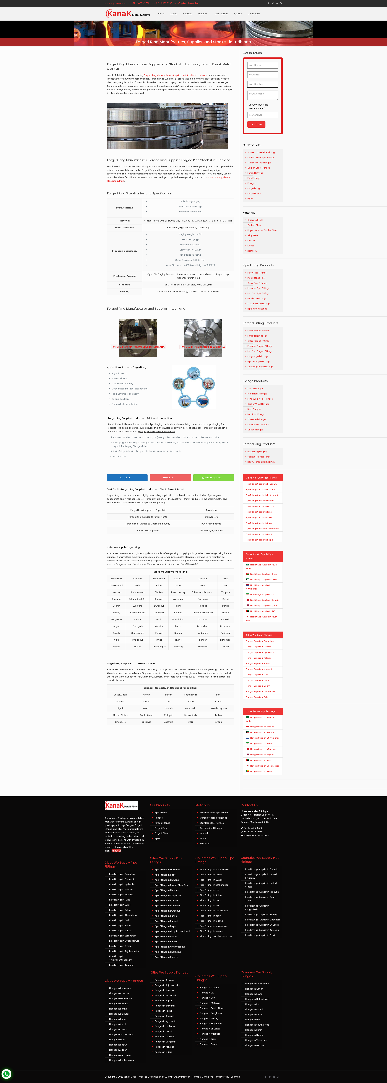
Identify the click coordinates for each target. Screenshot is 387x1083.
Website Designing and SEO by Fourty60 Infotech (164, 1076)
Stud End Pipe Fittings (258, 303)
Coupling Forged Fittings (260, 366)
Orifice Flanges (255, 429)
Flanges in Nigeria (254, 1035)
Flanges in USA (207, 997)
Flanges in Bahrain (254, 1009)
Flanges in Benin (253, 1029)
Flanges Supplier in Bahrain (263, 749)
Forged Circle (254, 193)
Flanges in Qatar (254, 1014)
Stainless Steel (255, 219)
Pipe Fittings (253, 178)
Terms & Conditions (202, 1076)
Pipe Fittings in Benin (210, 915)
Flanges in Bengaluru (120, 988)
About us (116, 850)
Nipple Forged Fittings (258, 361)
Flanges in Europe (209, 1044)
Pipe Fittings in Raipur (120, 925)
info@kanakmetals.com (189, 3)
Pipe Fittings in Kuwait (211, 879)
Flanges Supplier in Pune (257, 674)
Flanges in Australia (210, 1033)
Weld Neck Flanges (257, 393)
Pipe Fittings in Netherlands (214, 884)
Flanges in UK (207, 992)
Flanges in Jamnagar (120, 1055)
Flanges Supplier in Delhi (257, 697)
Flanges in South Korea (257, 1024)
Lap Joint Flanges (256, 414)
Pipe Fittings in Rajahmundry (124, 951)
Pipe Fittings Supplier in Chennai (260, 489)
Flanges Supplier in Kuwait (262, 732)
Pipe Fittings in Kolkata (121, 889)
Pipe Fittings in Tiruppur (121, 965)
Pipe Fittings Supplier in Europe (216, 936)
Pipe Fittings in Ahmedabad (123, 915)
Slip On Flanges (255, 388)
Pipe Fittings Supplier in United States (261, 885)
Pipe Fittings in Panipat (166, 921)
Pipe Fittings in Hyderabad (122, 884)
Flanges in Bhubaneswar (122, 1060)
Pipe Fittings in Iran (210, 890)
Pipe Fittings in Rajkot (166, 874)
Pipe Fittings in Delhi (119, 920)
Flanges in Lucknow (165, 1026)
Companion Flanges (258, 424)
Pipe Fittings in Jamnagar (122, 935)
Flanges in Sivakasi (164, 980)
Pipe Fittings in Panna (166, 915)
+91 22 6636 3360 (163, 3)
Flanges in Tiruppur (164, 990)
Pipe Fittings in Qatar (211, 900)
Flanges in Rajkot (163, 1000)
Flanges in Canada (210, 987)
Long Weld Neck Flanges (260, 398)
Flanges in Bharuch (164, 1016)
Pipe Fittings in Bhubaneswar (124, 940)
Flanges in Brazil (208, 1039)
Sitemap (235, 1076)
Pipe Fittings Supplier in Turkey (261, 914)
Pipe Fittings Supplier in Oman (263, 574)
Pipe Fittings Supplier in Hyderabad (262, 495)
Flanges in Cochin (164, 1031)
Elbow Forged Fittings (258, 330)
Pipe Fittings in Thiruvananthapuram (120, 958)
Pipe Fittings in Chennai (121, 879)
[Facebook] (268, 3)
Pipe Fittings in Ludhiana (167, 905)
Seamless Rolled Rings (258, 456)
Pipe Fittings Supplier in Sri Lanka (262, 924)
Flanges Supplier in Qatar (261, 754)
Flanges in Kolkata (118, 1003)
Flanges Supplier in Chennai (259, 646)
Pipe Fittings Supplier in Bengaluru (261, 484)
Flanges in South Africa (212, 1008)
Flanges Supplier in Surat (257, 680)
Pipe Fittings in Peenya (166, 957)
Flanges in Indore (163, 1052)
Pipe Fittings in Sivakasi (121, 946)
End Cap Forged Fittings (259, 351)
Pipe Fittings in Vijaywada (168, 895)
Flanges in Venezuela (256, 1040)
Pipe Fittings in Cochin (166, 900)
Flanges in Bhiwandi (165, 1005)
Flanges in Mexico (254, 1045)
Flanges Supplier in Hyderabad (260, 652)
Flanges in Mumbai (119, 1013)
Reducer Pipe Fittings (258, 288)
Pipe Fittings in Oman (211, 874)
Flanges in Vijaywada (165, 1021)
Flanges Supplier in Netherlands (264, 738)
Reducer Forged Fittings (259, 346)
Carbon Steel (254, 225)
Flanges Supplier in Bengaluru (260, 641)
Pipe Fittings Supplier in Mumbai (260, 506)
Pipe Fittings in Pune (119, 899)
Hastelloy (252, 250)
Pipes (250, 198)
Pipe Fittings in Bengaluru (122, 874)
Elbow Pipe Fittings (257, 272)
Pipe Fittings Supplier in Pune (259, 512)
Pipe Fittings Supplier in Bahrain (264, 600)
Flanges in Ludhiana (165, 1036)
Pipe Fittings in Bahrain (211, 895)
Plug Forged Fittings (257, 356)
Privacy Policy (222, 1076)
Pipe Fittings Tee (256, 277)
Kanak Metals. (131, 1076)
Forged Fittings (255, 172)
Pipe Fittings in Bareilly (166, 941)
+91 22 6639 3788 (140, 3)
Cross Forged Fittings (258, 340)
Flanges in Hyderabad (120, 998)
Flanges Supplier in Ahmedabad (261, 691)
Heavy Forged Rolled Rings (261, 461)
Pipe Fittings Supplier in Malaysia (262, 891)
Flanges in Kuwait (254, 993)
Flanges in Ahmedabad (121, 1034)
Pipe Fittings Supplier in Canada (261, 869)
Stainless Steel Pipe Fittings (261, 152)
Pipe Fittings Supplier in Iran (262, 594)
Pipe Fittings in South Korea (214, 910)
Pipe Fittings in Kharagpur (168, 951)
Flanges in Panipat (164, 1046)
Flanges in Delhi (117, 1039)
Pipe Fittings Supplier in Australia (262, 930)
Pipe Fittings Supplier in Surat (259, 517)
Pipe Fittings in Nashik (166, 936)
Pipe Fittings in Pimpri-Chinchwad (172, 931)
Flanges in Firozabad (165, 995)
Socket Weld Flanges (258, 404)
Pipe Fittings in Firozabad (167, 869)
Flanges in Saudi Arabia (257, 983)
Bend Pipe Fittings (256, 298)
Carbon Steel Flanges (258, 167)
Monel (250, 245)
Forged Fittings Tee (257, 335)
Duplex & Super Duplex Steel (262, 230)
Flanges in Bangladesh (211, 1013)
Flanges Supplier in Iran (261, 743)
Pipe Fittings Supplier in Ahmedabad (262, 528)
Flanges (251, 183)
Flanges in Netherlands (257, 999)
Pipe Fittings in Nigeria (211, 920)
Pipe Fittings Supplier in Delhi (259, 534)
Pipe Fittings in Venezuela (213, 926)
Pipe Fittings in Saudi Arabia (214, 869)
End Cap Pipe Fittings (258, 293)
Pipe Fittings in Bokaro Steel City (171, 885)
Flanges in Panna (118, 1008)
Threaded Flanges (256, 419)
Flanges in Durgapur (165, 1041)
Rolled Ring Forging (257, 451)
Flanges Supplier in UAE (261, 760)
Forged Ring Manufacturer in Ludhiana (138, 346)
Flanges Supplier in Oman (262, 726)
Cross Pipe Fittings (257, 283)
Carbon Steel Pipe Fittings (260, 157)
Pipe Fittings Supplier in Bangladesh (257, 907)
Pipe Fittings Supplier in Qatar (263, 605)
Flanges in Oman (254, 988)
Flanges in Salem (118, 1029)
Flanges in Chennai (119, 993)
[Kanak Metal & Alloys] (128, 13)
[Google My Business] (280, 3)
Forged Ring (253, 188)
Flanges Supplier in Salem (258, 686)
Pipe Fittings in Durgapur (167, 910)
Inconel (251, 240)
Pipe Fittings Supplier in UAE (262, 611)
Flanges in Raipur (118, 1044)
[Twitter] (272, 3)
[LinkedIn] (276, 3)
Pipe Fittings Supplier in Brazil (260, 935)
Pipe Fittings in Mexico (211, 931)
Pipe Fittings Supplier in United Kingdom (261, 876)
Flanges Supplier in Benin (261, 771)
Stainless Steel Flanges (259, 162)
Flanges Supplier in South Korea (264, 766)
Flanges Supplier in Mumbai (259, 669)
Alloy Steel (252, 235)
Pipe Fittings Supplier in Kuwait (264, 579)
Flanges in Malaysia (210, 1003)
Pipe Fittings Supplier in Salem (259, 523)
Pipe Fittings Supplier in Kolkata (260, 500)
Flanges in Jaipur (118, 1049)
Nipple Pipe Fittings (257, 308)
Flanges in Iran (252, 1004)
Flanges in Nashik (163, 1010)
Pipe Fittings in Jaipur (120, 930)
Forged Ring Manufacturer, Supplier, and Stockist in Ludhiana (175, 75)
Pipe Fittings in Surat (119, 904)
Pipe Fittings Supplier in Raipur (259, 540)
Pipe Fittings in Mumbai (121, 894)
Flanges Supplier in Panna (258, 663)
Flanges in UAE (252, 1019)
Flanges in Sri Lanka (210, 1028)
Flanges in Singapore (211, 1023)
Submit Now (256, 124)
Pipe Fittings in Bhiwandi (167, 879)
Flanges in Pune (117, 1019)
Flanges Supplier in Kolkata (258, 658)
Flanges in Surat (117, 1024)
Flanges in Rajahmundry (167, 985)
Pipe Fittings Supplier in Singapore (262, 919)
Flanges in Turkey (209, 1018)
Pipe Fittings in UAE (209, 905)
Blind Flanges (254, 409)
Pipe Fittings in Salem (120, 910)
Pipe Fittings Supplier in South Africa (260, 899)
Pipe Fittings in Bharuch (167, 890)
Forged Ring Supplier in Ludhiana (203, 346)
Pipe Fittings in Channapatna (170, 946)
